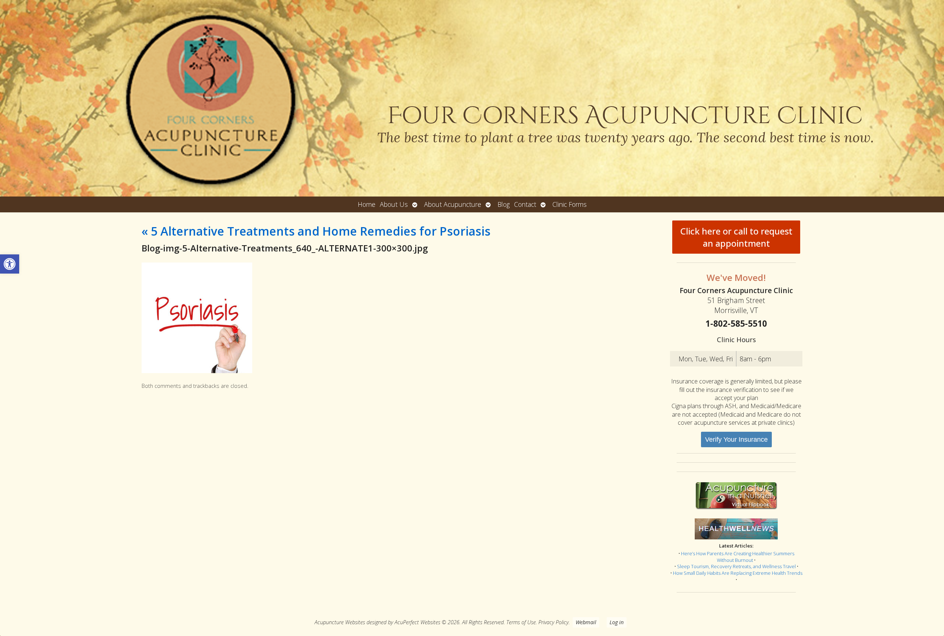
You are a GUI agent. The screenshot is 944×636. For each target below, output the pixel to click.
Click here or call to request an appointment (736, 237)
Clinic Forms (569, 204)
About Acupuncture (452, 204)
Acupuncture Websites (340, 622)
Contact (525, 204)
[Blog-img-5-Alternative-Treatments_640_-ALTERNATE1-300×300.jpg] (197, 371)
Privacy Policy (553, 622)
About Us (394, 204)
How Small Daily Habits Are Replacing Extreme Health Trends (737, 573)
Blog (503, 204)
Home (366, 204)
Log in (617, 622)
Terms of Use (521, 622)
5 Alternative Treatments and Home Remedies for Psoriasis (316, 231)
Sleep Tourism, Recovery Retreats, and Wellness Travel (736, 566)
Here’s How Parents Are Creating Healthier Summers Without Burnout (737, 556)
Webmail (586, 622)
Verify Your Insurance (736, 439)
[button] (9, 264)
